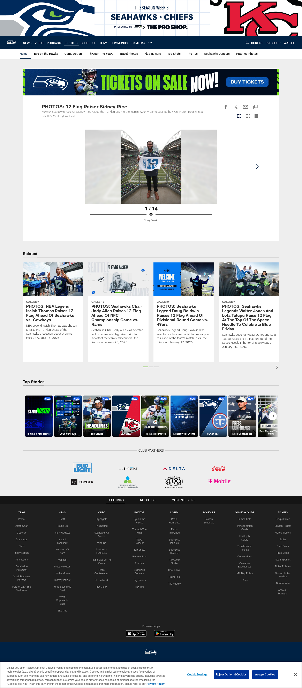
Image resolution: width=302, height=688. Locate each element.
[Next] (257, 166)
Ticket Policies (283, 566)
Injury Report (22, 552)
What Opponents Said (62, 600)
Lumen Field (244, 518)
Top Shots (139, 549)
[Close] (295, 674)
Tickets (283, 512)
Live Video (101, 586)
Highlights (101, 518)
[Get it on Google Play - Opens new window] (164, 635)
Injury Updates (62, 532)
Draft (62, 518)
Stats (21, 546)
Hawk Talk (174, 576)
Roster (21, 518)
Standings (21, 539)
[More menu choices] (150, 42)
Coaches (22, 532)
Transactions (22, 559)
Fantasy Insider (62, 579)
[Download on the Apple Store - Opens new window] (136, 633)
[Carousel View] (239, 116)
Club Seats (283, 546)
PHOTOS (139, 512)
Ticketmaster (283, 583)
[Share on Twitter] (235, 109)
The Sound (102, 525)
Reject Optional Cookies (231, 674)
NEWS (62, 512)
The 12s (139, 586)
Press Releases (62, 566)
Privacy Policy (155, 683)
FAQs (245, 580)
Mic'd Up (101, 542)
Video (101, 512)
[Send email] (245, 109)
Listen (174, 512)
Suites (282, 539)
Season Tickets (282, 525)
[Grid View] (247, 116)
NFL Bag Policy (244, 573)
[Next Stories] (273, 416)
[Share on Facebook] (225, 109)
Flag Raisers (139, 580)
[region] (151, 675)
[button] (145, 366)
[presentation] (277, 367)
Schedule (209, 512)
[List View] (256, 116)
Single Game (283, 518)
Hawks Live (174, 569)
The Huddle (174, 583)
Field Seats (283, 552)
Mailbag (62, 559)
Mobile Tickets (283, 532)
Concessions (244, 556)
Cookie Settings (197, 674)
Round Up (62, 525)
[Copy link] (255, 107)
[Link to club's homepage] (11, 42)
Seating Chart (282, 559)
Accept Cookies (265, 674)
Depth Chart (21, 525)
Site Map (62, 610)
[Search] (247, 42)
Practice (139, 563)
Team (21, 512)
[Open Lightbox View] (151, 178)
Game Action (139, 556)
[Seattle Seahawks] (151, 653)
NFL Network (101, 580)
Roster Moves (62, 573)
